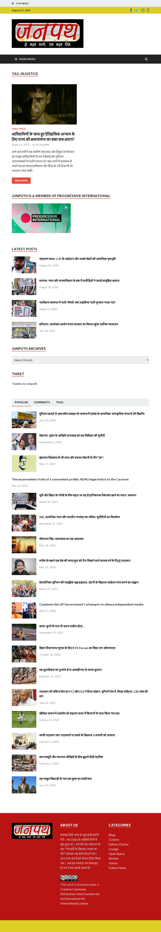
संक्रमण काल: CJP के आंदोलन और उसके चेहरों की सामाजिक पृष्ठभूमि (77, 259)
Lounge (113, 849)
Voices (113, 863)
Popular (21, 402)
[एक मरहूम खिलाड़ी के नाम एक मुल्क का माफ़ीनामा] (24, 778)
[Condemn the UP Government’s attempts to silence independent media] (24, 604)
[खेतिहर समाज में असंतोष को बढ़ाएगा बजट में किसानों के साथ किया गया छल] (24, 713)
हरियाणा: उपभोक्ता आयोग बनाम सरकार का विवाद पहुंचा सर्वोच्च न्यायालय (78, 324)
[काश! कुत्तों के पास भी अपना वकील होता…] (24, 626)
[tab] (21, 402)
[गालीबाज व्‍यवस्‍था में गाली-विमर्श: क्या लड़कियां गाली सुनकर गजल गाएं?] (24, 302)
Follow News (117, 868)
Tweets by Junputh (24, 383)
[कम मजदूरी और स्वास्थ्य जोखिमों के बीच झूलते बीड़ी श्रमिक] (24, 757)
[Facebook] (131, 10)
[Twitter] (136, 10)
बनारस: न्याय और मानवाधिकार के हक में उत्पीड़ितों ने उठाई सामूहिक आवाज (79, 280)
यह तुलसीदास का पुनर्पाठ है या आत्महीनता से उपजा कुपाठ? (70, 669)
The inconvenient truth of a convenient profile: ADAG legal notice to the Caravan (70, 479)
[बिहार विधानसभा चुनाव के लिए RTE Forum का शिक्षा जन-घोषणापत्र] (24, 648)
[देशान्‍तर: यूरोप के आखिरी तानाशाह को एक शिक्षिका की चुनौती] (24, 435)
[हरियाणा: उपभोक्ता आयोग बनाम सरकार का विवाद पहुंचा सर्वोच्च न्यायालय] (24, 324)
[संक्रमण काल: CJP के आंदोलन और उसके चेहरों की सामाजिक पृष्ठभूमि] (24, 259)
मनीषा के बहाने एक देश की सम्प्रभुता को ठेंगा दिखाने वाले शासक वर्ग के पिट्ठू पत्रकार (84, 560)
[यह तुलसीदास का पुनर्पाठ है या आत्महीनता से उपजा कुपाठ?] (24, 669)
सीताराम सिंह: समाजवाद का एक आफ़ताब (61, 539)
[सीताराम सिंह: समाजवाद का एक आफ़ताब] (24, 539)
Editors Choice (118, 844)
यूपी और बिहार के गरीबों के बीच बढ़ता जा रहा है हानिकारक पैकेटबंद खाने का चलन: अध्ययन (87, 495)
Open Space (19, 129)
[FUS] (148, 10)
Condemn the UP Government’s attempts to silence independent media (91, 604)
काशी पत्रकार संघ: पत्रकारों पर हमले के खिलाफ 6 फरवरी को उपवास (77, 735)
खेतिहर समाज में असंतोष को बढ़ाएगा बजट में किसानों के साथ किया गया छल (79, 713)
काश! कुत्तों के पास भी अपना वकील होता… (62, 626)
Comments (42, 402)
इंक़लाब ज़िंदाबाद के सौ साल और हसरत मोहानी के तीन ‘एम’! (71, 457)
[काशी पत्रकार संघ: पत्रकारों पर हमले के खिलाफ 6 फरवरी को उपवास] (24, 735)
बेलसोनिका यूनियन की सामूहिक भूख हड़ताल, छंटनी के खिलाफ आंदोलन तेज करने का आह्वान (88, 582)
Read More (21, 180)
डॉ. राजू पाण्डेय (42, 144)
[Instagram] (142, 10)
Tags (59, 402)
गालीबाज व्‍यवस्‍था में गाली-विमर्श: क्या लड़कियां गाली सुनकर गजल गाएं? (77, 302)
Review (113, 858)
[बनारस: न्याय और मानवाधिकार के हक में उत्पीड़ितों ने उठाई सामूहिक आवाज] (24, 280)
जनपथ (64, 835)
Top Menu (22, 3)
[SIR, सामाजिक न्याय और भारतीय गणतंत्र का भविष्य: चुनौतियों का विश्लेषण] (24, 517)
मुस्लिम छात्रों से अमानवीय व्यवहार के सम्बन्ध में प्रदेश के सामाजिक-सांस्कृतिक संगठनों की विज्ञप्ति (92, 413)
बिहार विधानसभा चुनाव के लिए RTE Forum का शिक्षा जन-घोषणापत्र (77, 648)
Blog (112, 835)
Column (114, 839)
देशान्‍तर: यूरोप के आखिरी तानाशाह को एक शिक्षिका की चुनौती (72, 435)
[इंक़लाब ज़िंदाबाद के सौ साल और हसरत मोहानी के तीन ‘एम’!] (24, 457)
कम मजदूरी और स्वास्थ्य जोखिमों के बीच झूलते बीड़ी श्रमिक (71, 757)
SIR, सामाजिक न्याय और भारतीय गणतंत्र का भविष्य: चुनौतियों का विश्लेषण (79, 517)
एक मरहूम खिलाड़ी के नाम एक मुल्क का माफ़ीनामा (65, 778)
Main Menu (27, 59)
